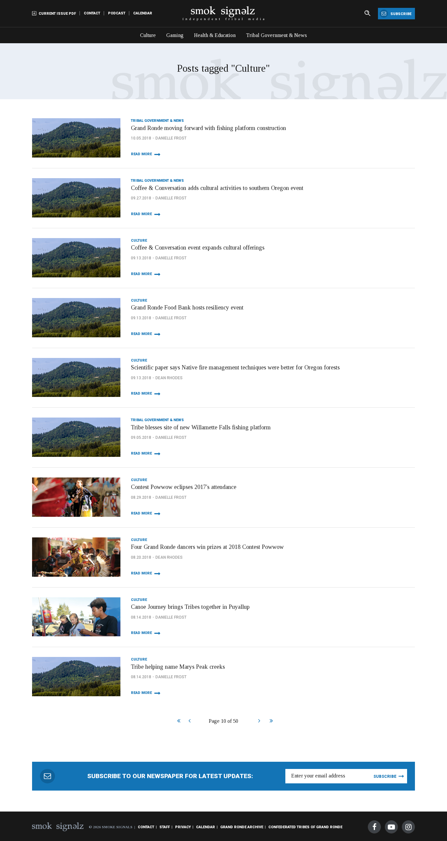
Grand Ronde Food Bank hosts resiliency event (187, 307)
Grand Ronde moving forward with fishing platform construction (208, 128)
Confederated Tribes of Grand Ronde (305, 827)
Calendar (142, 13)
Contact (92, 13)
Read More (141, 154)
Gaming (175, 35)
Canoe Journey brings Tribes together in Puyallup (190, 607)
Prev (189, 721)
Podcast (116, 13)
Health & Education (215, 35)
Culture (148, 35)
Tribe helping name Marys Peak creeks (178, 666)
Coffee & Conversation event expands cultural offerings (197, 247)
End (270, 721)
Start (177, 721)
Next (259, 721)
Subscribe (400, 14)
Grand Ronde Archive (241, 827)
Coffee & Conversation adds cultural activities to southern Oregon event (217, 188)
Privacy (183, 827)
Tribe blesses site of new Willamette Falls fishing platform (201, 427)
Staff (164, 827)
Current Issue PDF (57, 13)
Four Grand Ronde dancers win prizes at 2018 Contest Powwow (207, 547)
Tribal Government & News (276, 35)
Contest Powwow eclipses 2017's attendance (183, 487)
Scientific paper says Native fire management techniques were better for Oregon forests (235, 367)
